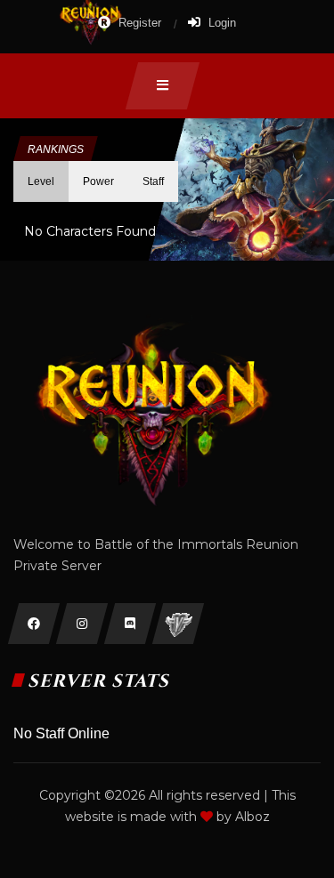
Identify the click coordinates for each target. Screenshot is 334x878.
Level (41, 181)
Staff (153, 181)
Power (98, 181)
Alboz (252, 817)
